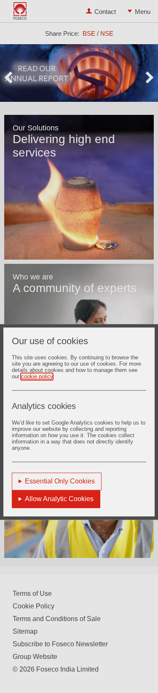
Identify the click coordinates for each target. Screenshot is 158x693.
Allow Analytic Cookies (59, 498)
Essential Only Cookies (60, 481)
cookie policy (37, 376)
